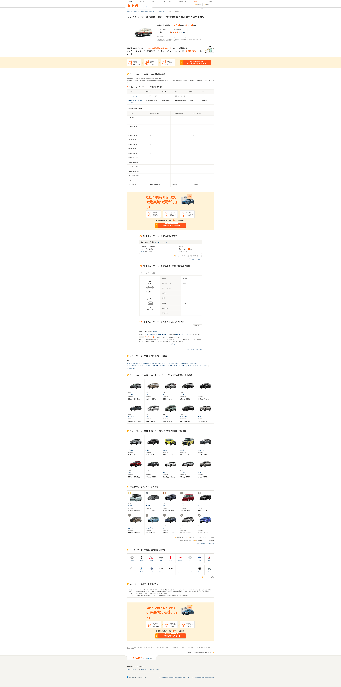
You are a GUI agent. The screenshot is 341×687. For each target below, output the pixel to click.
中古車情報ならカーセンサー (133, 669)
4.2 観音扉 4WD (131, 368)
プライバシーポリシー (163, 677)
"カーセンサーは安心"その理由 (180, 677)
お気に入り (209, 4)
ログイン (199, 4)
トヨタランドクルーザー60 (181, 334)
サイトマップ (211, 8)
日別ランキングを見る (182, 537)
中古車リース (143, 669)
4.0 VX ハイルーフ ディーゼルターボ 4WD (197, 365)
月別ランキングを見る (208, 537)
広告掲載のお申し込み (209, 677)
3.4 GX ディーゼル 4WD (133, 363)
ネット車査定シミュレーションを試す (205, 540)
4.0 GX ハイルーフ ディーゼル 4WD (189, 363)
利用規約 (171, 677)
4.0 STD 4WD (155, 365)
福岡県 (142, 251)
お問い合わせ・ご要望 (199, 677)
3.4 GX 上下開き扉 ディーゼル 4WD (149, 363)
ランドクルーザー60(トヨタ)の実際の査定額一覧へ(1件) (188, 256)
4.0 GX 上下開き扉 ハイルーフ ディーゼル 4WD (138, 365)
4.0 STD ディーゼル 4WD (161, 242)
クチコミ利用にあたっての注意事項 (193, 259)
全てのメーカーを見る (208, 577)
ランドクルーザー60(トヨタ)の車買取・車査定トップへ (199, 652)
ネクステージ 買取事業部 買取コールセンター (156, 334)
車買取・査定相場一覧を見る (187, 540)
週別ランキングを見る (195, 537)
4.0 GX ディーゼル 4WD (173, 363)
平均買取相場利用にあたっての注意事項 (204, 543)
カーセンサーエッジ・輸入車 (153, 669)
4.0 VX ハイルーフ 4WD (134, 96)
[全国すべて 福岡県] (197, 326)
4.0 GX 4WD (162, 363)
